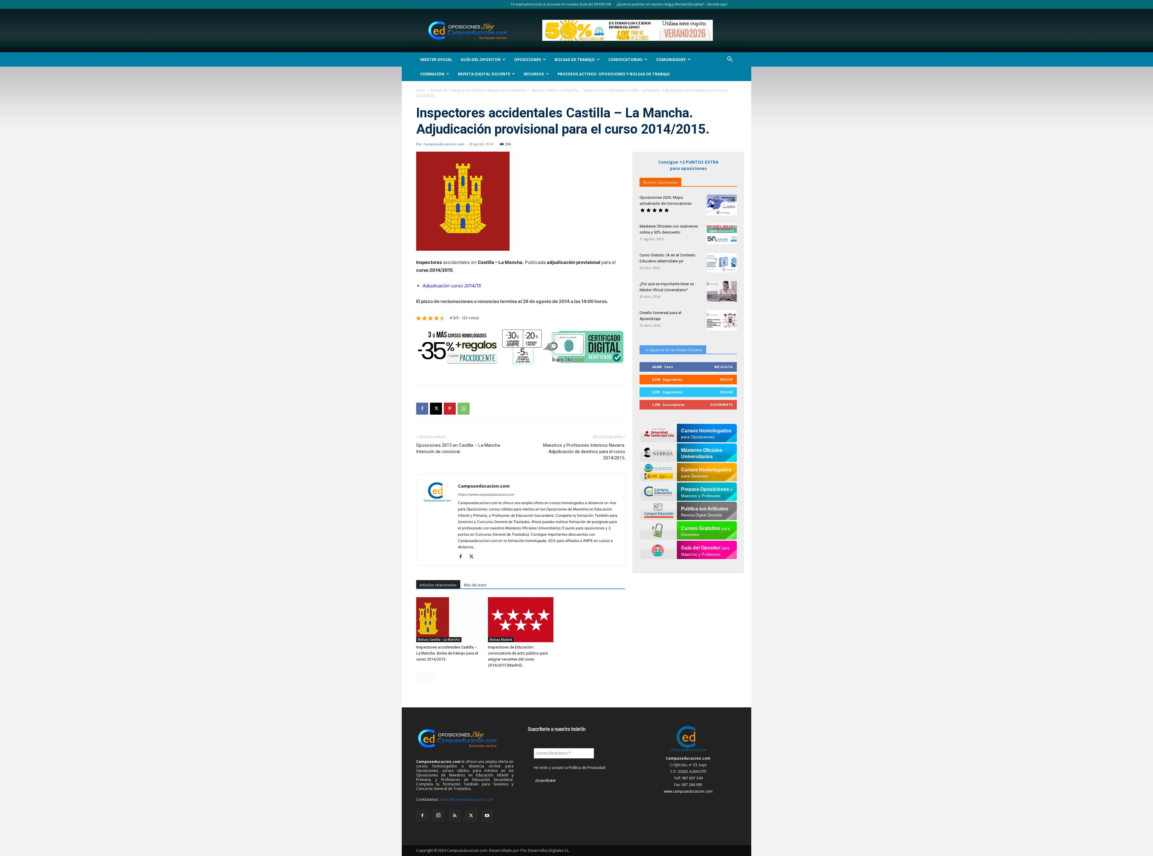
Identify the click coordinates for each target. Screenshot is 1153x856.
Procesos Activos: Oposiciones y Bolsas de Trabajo (614, 74)
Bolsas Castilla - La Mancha (555, 90)
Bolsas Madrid (501, 639)
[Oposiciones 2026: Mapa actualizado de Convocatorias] (722, 205)
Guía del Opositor (481, 59)
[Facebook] (422, 409)
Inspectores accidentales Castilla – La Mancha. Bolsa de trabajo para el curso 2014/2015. (447, 653)
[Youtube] (487, 816)
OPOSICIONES (527, 59)
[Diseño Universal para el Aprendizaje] (722, 320)
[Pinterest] (450, 409)
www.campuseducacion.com (688, 791)
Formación (432, 74)
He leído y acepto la (569, 767)
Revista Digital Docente (484, 74)
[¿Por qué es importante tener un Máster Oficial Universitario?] (722, 291)
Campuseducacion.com (443, 144)
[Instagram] (438, 815)
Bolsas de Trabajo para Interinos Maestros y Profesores (478, 90)
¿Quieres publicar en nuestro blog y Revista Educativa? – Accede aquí (672, 4)
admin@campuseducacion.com (466, 799)
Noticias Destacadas (660, 182)
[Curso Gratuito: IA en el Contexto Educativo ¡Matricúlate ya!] (722, 262)
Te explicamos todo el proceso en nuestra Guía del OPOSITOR (560, 4)
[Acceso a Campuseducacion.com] (688, 752)
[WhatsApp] (464, 409)
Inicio (420, 90)
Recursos (534, 74)
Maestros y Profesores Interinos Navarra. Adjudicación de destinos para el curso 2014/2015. (584, 452)
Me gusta (723, 366)
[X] (436, 409)
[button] (729, 60)
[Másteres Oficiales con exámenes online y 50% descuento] (722, 233)
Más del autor (475, 585)
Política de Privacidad (587, 767)
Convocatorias (625, 59)
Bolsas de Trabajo (575, 59)
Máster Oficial (436, 59)
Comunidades (671, 59)
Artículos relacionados (438, 585)
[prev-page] (420, 677)
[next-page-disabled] (429, 677)
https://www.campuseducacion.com (486, 494)
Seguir (726, 379)
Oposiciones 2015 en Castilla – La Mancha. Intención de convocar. (458, 448)
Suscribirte (721, 404)
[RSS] (455, 816)
